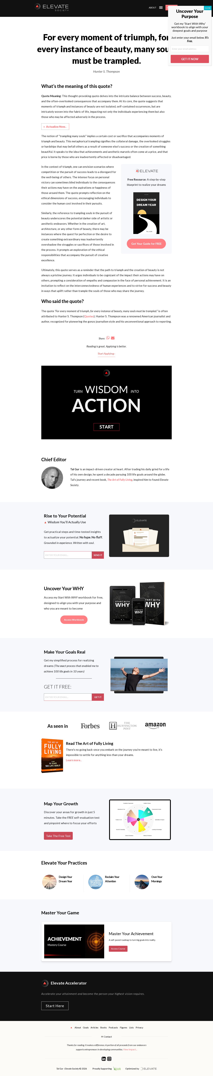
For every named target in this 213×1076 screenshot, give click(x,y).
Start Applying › (106, 353)
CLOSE (207, 8)
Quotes (89, 316)
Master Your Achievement (131, 933)
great (102, 346)
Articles (94, 1027)
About (152, 7)
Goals (86, 1027)
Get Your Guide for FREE (146, 243)
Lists (131, 1027)
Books (103, 1027)
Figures (123, 1027)
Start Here (55, 1006)
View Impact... (130, 1049)
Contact (108, 1036)
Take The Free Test (58, 836)
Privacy (139, 1027)
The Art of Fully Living (119, 479)
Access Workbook (74, 619)
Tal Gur (74, 469)
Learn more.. (73, 760)
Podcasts (113, 1027)
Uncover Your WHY (64, 588)
